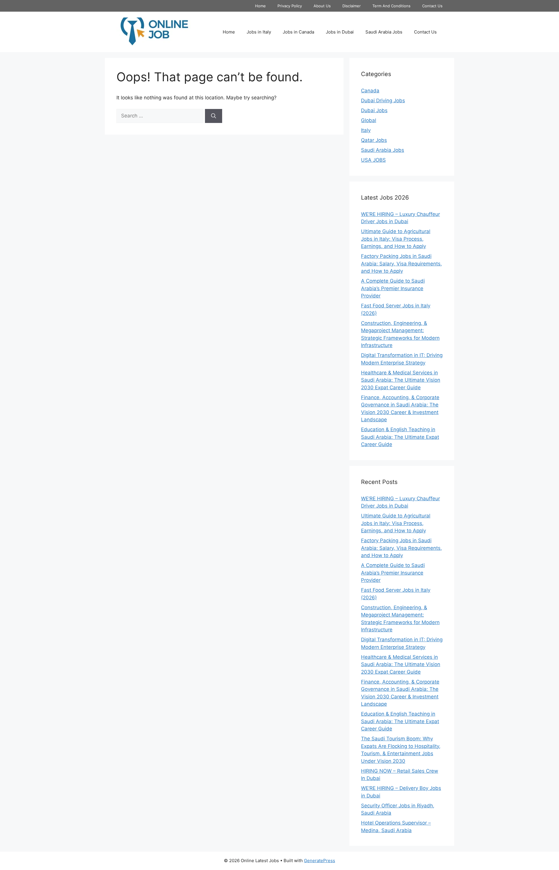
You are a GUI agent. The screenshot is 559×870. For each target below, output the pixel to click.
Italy (366, 130)
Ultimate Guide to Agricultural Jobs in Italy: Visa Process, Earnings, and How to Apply (395, 238)
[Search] (213, 116)
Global (368, 120)
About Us (322, 5)
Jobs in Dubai (340, 32)
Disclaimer (351, 5)
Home (260, 5)
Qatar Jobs (374, 140)
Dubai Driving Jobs (383, 100)
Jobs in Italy (259, 32)
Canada (370, 91)
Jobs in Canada (298, 32)
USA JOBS (373, 160)
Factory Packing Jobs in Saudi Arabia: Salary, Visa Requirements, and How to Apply (401, 263)
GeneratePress (319, 860)
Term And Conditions (391, 5)
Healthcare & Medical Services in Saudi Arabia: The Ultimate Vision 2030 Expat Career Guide (400, 380)
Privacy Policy (289, 5)
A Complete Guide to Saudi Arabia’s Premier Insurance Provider (393, 288)
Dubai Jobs (374, 110)
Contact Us (432, 5)
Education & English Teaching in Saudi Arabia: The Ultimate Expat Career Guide (400, 437)
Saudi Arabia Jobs (383, 32)
